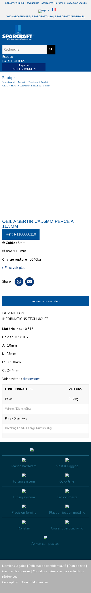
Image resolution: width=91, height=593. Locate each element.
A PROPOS (60, 3)
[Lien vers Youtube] (72, 587)
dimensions (31, 379)
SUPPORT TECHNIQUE (14, 3)
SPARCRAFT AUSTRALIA (70, 16)
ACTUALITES (47, 3)
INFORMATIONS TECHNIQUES (25, 319)
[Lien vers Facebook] (59, 587)
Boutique (8, 78)
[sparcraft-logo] (36, 32)
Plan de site (77, 566)
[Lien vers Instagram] (65, 587)
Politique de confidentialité (47, 566)
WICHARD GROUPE (18, 16)
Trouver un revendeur (45, 301)
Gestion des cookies (16, 571)
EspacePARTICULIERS (13, 58)
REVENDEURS (33, 3)
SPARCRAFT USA (42, 16)
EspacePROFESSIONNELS (24, 67)
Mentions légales (14, 566)
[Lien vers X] (79, 587)
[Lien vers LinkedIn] (85, 587)
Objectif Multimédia (34, 582)
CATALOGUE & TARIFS (77, 3)
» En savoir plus (13, 268)
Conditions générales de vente (54, 571)
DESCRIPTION (13, 313)
